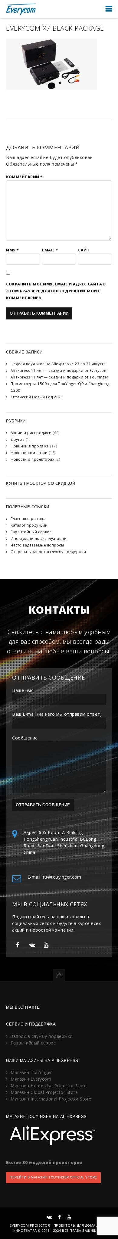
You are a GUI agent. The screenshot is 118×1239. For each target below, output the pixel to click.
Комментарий (24, 176)
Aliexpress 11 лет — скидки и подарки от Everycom (59, 370)
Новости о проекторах (32, 459)
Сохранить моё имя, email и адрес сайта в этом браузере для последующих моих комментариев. (56, 291)
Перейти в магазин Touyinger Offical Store (53, 1177)
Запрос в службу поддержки (42, 1036)
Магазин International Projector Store (51, 1099)
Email (50, 250)
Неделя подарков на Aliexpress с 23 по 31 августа (58, 363)
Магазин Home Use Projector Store (49, 1085)
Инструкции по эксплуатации (39, 538)
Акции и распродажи (31, 432)
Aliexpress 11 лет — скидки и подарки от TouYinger (60, 377)
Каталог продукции (29, 525)
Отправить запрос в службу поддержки (48, 551)
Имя (12, 250)
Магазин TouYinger (31, 1072)
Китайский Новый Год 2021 (37, 397)
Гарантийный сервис (31, 531)
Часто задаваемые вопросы (37, 545)
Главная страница (28, 518)
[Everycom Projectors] (21, 9)
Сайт (84, 250)
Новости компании (29, 452)
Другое (18, 439)
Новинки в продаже (30, 446)
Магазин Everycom (31, 1079)
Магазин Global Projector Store (44, 1092)
